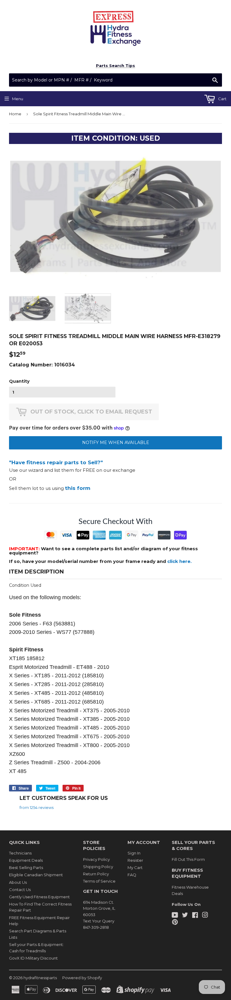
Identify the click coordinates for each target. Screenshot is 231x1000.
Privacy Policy (96, 859)
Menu (17, 98)
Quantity (19, 381)
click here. (179, 561)
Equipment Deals (26, 860)
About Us (18, 882)
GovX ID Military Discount (33, 958)
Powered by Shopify (82, 977)
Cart (221, 98)
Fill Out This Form (188, 859)
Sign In (134, 853)
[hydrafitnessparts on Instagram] (205, 915)
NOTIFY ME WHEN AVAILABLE (115, 442)
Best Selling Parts (26, 867)
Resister (135, 860)
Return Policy (96, 873)
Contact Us (20, 889)
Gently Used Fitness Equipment (39, 896)
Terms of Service (99, 881)
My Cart (135, 867)
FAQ (132, 874)
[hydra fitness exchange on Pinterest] (175, 922)
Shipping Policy (98, 866)
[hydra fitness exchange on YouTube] (175, 915)
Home (15, 113)
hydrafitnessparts (40, 977)
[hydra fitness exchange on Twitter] (185, 915)
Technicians (20, 853)
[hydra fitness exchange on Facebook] (195, 915)
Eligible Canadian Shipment (36, 874)
